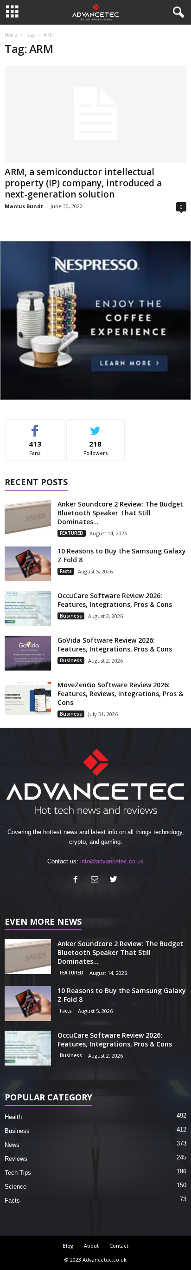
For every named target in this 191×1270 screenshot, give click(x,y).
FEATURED (71, 533)
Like (35, 426)
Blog (68, 1245)
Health (13, 1116)
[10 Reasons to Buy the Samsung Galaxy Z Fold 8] (28, 563)
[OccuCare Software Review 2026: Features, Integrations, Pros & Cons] (28, 608)
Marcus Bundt (24, 206)
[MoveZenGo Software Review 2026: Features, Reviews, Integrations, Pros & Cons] (28, 697)
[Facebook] (77, 880)
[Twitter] (114, 880)
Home (11, 35)
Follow (96, 426)
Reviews (16, 1158)
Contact (118, 1245)
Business (71, 615)
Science (15, 1186)
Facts (66, 571)
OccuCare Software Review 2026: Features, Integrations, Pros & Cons (114, 600)
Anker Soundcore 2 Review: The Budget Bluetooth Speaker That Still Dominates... (120, 513)
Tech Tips (18, 1172)
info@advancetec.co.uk (112, 861)
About (91, 1245)
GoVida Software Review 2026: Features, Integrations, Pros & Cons (114, 644)
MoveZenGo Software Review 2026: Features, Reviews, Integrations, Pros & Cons (120, 693)
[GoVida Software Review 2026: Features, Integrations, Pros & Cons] (28, 653)
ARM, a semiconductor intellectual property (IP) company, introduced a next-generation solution (83, 183)
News (12, 1144)
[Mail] (96, 880)
